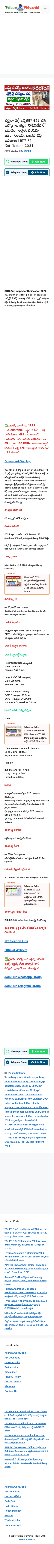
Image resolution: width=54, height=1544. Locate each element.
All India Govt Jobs (15, 1353)
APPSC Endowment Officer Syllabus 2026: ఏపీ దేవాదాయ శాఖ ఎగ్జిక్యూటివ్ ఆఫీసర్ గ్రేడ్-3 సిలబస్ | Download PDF (26, 1268)
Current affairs (12, 1381)
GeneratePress (27, 1539)
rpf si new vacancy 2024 (34, 1098)
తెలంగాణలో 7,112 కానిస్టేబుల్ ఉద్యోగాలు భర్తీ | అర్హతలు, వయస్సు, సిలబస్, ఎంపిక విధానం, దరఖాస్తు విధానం (35, 584)
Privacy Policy (12, 1376)
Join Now (39, 161)
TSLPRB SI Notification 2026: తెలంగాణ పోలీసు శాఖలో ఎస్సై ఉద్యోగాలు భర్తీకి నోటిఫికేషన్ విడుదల (25, 1244)
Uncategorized (12, 1525)
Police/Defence (17, 1073)
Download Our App (17, 461)
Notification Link (16, 941)
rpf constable (33, 1081)
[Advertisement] (27, 47)
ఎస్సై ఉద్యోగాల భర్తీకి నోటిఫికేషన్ (24, 1120)
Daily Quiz (10, 1501)
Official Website (15, 950)
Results (8, 1515)
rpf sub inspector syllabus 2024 (22, 1111)
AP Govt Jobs (12, 1357)
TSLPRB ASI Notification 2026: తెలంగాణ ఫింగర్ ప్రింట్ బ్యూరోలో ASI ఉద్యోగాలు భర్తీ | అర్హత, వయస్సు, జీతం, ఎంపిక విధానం (25, 1232)
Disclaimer (10, 1372)
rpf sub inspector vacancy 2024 (27, 1113)
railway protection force (21, 1077)
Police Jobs (11, 1367)
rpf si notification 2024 (17, 1103)
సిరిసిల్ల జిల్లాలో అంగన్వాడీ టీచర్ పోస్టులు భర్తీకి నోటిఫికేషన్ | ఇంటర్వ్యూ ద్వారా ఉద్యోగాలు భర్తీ (23, 1315)
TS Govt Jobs (12, 1362)
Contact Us (10, 1391)
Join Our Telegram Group (22, 986)
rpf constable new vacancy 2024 (24, 1083)
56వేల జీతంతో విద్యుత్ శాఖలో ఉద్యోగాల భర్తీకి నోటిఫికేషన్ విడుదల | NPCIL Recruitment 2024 (25, 1141)
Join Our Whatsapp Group (23, 977)
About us (9, 1386)
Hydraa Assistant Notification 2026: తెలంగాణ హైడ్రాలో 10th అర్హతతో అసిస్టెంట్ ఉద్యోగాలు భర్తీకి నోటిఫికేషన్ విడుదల (26, 1256)
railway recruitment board (24, 1079)
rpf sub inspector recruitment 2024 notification (26, 1105)
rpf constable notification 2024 (23, 1088)
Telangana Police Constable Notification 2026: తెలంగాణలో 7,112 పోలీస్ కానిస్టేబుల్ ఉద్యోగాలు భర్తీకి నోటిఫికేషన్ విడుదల (35, 734)
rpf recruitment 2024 (21, 1092)
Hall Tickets (11, 1506)
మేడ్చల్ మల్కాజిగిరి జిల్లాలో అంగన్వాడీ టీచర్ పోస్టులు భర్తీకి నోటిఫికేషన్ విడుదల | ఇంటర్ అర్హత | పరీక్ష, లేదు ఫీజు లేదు (26, 1325)
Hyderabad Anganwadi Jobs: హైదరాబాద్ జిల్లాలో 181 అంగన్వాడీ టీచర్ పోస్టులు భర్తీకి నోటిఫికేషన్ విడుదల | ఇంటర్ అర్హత (25, 1304)
